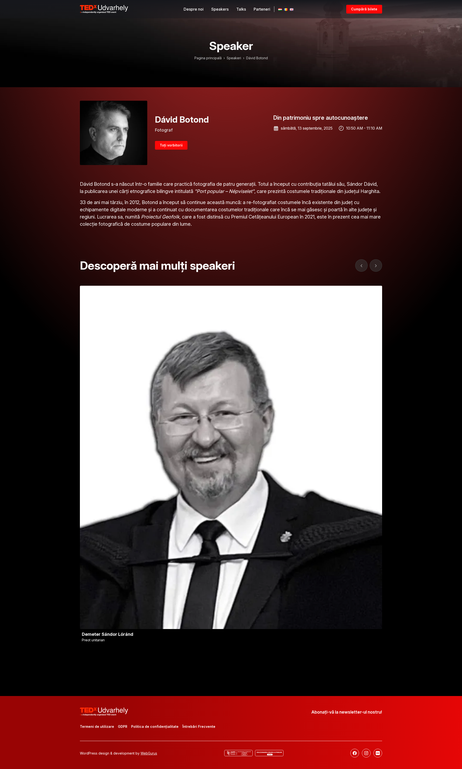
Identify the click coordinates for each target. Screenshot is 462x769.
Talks (241, 9)
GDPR (122, 726)
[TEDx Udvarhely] (104, 8)
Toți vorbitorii (171, 145)
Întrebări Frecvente (198, 726)
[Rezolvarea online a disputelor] (269, 753)
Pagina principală (208, 58)
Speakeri (234, 58)
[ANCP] (238, 753)
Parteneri (262, 9)
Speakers (220, 9)
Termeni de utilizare (97, 726)
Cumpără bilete (364, 9)
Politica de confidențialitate (155, 726)
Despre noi (194, 9)
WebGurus (149, 753)
